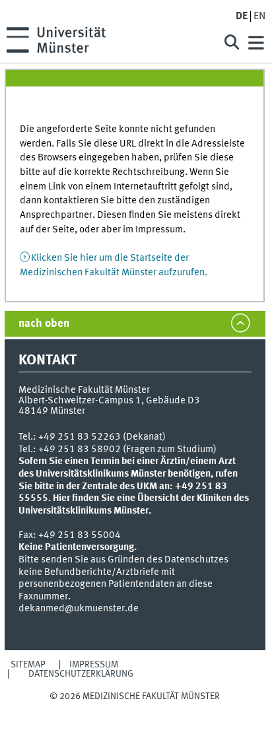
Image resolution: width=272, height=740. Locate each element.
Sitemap (28, 664)
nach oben (43, 323)
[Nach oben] (135, 709)
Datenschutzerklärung (80, 674)
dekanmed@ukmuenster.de (78, 608)
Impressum (93, 664)
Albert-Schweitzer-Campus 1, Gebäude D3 (109, 400)
